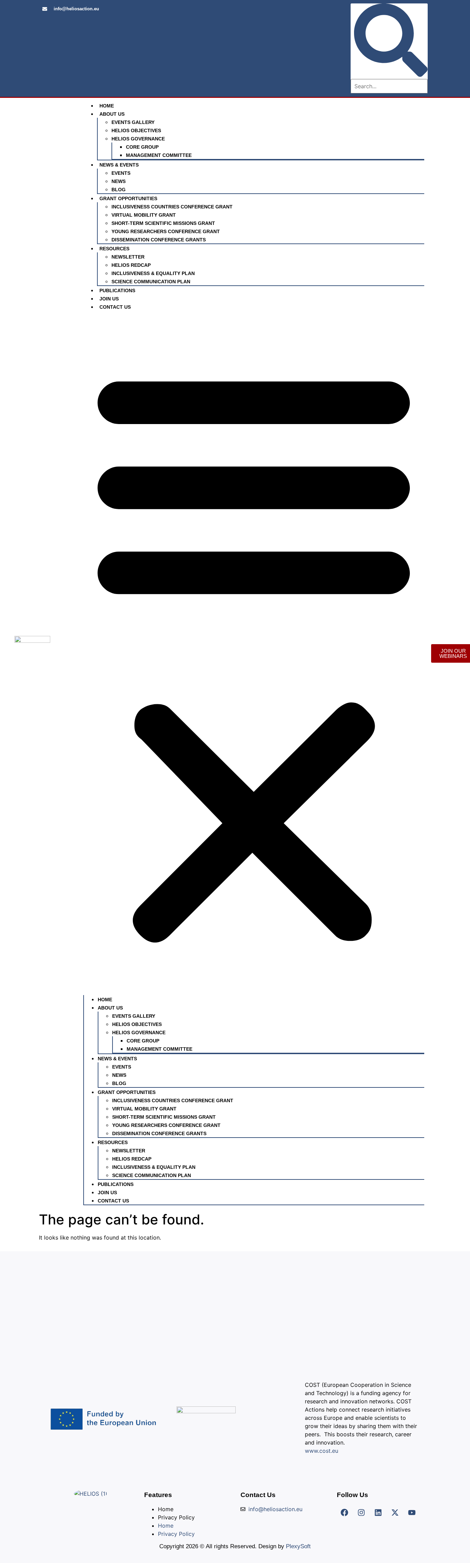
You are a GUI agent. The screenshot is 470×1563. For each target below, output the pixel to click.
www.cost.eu (321, 1450)
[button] (253, 653)
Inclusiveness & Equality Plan (153, 273)
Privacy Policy (176, 1517)
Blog (118, 189)
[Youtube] (411, 1512)
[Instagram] (361, 1512)
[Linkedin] (378, 1512)
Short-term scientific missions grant (163, 223)
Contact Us (115, 307)
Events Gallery (132, 122)
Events (120, 173)
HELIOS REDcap (131, 265)
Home (106, 106)
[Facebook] (344, 1512)
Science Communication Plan (150, 281)
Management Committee (159, 155)
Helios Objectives (136, 130)
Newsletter (128, 257)
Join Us (109, 298)
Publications (117, 290)
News (118, 181)
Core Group (142, 147)
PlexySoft (298, 1546)
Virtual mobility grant (143, 215)
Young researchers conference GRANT (165, 231)
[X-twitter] (395, 1512)
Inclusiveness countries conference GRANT (172, 206)
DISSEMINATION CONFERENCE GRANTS (158, 239)
